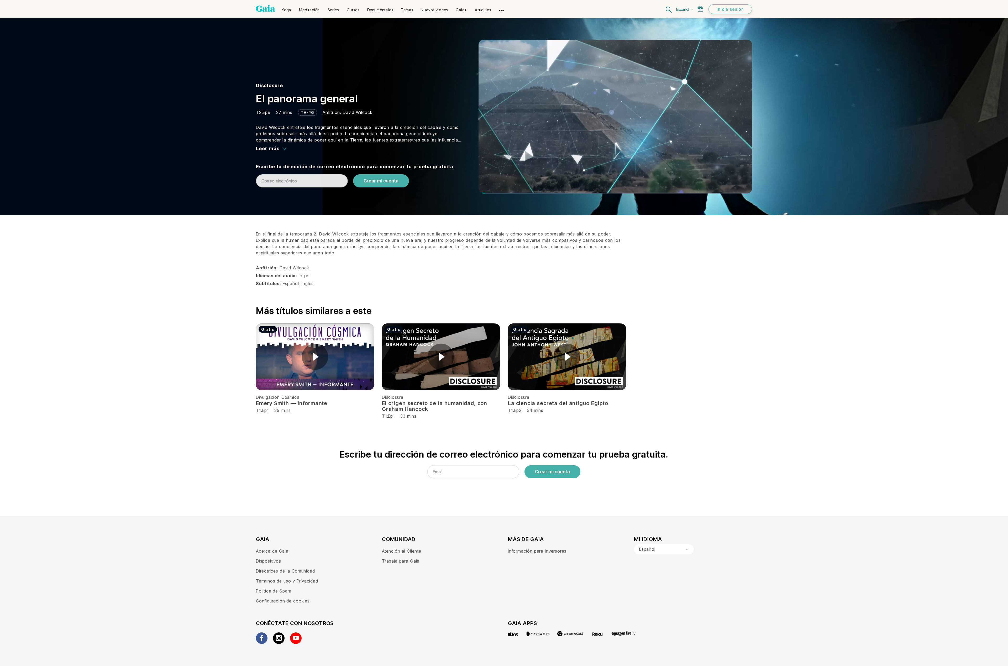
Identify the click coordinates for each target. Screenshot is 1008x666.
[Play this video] (315, 357)
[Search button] (669, 9)
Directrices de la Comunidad (285, 571)
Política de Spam (273, 591)
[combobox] (664, 549)
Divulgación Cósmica (277, 397)
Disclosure (269, 85)
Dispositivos (268, 561)
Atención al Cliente (401, 551)
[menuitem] (286, 8)
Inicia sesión (730, 9)
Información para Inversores (537, 551)
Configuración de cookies (283, 601)
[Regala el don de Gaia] (700, 9)
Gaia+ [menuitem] (461, 10)
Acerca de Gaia (272, 551)
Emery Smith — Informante (291, 403)
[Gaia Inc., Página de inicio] (265, 8)
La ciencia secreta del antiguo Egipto (558, 403)
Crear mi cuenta (381, 180)
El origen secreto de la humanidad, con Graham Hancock (434, 406)
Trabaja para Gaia (400, 561)
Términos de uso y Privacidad (287, 581)
